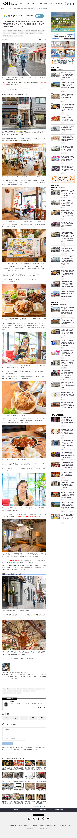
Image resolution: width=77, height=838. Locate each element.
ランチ (9, 33)
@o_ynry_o (24, 672)
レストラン (22, 33)
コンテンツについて (65, 826)
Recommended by (36, 806)
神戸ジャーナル (38, 828)
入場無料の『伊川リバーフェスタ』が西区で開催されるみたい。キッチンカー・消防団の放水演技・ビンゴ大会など (68, 168)
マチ (56, 3)
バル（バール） (42, 30)
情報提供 (16, 809)
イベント (22, 3)
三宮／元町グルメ (33, 33)
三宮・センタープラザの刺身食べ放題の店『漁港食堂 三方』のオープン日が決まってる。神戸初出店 (67, 343)
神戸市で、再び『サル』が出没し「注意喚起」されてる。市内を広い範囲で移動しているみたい (68, 128)
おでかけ (51, 3)
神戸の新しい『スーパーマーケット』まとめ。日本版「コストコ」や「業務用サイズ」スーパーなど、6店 (68, 249)
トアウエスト (15, 33)
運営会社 (42, 826)
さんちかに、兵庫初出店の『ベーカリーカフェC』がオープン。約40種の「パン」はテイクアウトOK (68, 97)
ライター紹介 (43, 809)
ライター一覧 (41, 708)
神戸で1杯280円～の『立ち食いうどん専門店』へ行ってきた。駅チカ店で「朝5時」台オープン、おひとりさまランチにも (67, 214)
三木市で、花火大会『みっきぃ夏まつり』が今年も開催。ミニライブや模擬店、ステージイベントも (68, 224)
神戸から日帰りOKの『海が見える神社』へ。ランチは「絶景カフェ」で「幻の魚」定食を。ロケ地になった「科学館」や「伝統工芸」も (68, 310)
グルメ (27, 3)
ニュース (33, 3)
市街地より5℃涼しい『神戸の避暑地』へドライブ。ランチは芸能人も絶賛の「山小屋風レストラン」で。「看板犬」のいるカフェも (68, 86)
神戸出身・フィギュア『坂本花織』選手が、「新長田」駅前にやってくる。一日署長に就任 (68, 395)
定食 (4, 33)
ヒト (37, 3)
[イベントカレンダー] (63, 40)
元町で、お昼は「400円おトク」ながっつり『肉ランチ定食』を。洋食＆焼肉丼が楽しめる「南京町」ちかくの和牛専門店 (68, 107)
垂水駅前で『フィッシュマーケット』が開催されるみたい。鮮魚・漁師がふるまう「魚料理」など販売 (68, 75)
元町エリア (21, 30)
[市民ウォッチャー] (63, 57)
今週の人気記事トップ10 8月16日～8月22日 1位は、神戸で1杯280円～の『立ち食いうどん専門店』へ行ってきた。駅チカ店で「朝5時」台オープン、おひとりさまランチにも (67, 236)
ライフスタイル (43, 3)
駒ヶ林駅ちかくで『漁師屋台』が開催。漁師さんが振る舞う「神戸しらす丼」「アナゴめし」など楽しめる (68, 148)
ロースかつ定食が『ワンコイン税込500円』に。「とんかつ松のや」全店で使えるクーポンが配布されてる (68, 158)
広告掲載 (35, 826)
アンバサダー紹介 (59, 809)
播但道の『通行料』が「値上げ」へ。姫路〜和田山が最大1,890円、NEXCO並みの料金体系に (68, 385)
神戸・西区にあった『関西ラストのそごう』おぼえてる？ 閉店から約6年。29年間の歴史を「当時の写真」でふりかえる (68, 405)
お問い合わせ (27, 826)
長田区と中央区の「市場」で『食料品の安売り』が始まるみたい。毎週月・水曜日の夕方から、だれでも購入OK (68, 284)
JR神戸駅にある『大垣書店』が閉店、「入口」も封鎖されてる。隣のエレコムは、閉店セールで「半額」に (68, 193)
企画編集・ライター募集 (16, 826)
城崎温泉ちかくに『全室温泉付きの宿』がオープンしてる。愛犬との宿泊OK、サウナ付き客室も (68, 321)
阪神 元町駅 (28, 30)
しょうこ (44, 39)
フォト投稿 (29, 809)
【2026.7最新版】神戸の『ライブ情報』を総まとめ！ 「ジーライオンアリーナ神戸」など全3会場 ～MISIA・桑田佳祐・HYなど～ (68, 374)
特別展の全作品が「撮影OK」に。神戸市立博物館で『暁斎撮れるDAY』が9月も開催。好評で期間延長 (68, 138)
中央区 (15, 30)
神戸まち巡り (34, 30)
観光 (16, 35)
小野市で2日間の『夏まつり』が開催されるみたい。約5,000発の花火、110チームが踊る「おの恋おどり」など (68, 294)
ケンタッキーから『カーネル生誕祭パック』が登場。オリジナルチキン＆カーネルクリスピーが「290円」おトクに (68, 118)
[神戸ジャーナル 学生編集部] (63, 65)
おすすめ (60, 3)
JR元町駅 (40, 33)
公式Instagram (13, 562)
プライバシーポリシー (52, 826)
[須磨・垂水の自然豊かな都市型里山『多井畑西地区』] (63, 32)
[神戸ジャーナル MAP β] (63, 182)
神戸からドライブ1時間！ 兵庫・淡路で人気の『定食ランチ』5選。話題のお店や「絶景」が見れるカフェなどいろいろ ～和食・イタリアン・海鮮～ (68, 261)
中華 (27, 33)
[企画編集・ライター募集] (63, 48)
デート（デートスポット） (8, 35)
